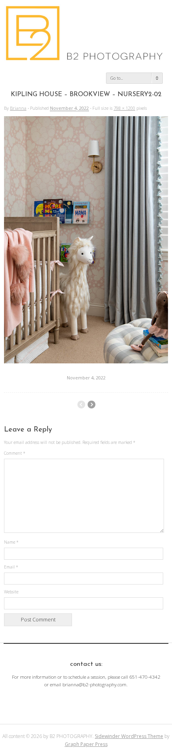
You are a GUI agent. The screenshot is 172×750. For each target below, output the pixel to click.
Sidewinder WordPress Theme (129, 736)
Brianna (18, 108)
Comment (14, 453)
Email (11, 567)
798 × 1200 (124, 108)
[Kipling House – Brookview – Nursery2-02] (86, 361)
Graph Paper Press (86, 744)
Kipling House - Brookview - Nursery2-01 (91, 405)
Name (11, 542)
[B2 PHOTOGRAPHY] (86, 57)
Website (11, 592)
